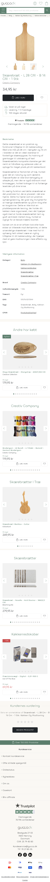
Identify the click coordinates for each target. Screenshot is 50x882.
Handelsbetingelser (8, 877)
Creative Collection (10, 374)
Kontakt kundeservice (13, 756)
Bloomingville (8, 605)
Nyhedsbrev (8, 776)
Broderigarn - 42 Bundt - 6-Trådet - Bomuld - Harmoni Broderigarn (23, 449)
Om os (6, 783)
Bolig (23, 260)
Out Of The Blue (9, 679)
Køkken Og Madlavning (31, 264)
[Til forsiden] (8, 3)
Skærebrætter (27, 272)
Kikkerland (7, 527)
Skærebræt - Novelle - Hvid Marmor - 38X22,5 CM (24, 601)
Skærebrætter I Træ (29, 276)
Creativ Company (11, 82)
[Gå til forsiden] (25, 827)
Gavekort (7, 790)
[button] (7, 66)
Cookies (25, 880)
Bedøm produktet (25, 730)
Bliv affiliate (9, 797)
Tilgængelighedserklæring (39, 877)
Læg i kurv (18, 97)
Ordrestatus (8, 769)
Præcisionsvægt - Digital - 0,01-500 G (20, 676)
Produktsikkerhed (28, 312)
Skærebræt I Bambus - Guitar (16, 524)
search (47, 10)
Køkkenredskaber (28, 268)
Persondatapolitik (22, 877)
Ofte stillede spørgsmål (14, 763)
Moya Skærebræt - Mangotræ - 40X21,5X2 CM (24, 372)
